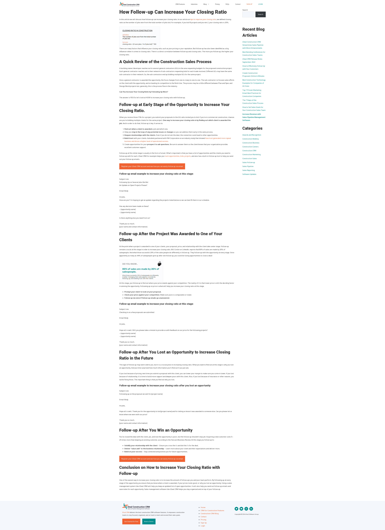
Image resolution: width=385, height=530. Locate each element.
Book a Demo (148, 521)
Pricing (217, 4)
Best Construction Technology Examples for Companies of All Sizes (253, 83)
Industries (194, 4)
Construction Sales (249, 158)
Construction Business (250, 143)
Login (203, 526)
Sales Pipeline (247, 166)
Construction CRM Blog (210, 513)
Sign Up (204, 523)
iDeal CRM (125, 512)
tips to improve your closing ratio (203, 19)
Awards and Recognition (251, 135)
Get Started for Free (131, 521)
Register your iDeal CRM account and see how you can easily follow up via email (152, 166)
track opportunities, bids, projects (178, 156)
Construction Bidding (250, 139)
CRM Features (180, 4)
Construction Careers (250, 147)
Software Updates (249, 174)
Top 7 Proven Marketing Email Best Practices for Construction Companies (251, 93)
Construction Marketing (251, 154)
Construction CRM (249, 150)
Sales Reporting (248, 170)
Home (203, 507)
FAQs (227, 4)
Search (245, 10)
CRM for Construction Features (212, 510)
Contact (238, 4)
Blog (205, 4)
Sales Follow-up (248, 162)
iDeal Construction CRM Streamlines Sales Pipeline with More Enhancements (252, 45)
